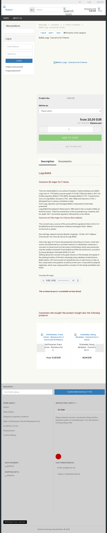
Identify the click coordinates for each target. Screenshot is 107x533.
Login (19, 61)
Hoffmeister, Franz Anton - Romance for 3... (53, 347)
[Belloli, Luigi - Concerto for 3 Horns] (70, 62)
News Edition (8, 412)
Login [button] (88, 2)
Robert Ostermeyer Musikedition (50, 529)
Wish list (100, 2)
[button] (79, 2)
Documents (65, 161)
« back (43, 33)
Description (47, 161)
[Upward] (99, 529)
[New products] (31, 26)
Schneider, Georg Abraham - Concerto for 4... (87, 347)
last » (59, 33)
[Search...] (66, 9)
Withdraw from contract (15, 522)
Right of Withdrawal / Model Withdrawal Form (21, 421)
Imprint (6, 407)
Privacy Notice (9, 431)
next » (51, 33)
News (6, 18)
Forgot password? (13, 71)
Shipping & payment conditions (16, 417)
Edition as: (43, 106)
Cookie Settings (9, 435)
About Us (17, 18)
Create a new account (14, 67)
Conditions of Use (10, 426)
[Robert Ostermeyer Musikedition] (14, 9)
